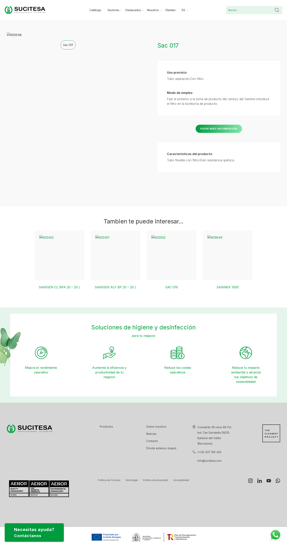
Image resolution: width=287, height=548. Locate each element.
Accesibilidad (181, 480)
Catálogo (95, 10)
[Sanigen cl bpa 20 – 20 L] (59, 255)
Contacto (152, 441)
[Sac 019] (171, 255)
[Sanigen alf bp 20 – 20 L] (115, 255)
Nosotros (153, 10)
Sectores (113, 10)
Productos (106, 426)
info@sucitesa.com (209, 460)
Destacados (133, 10)
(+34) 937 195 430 (209, 452)
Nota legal (132, 480)
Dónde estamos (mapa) (161, 448)
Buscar (277, 10)
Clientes (170, 10)
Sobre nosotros (156, 426)
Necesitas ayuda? (34, 532)
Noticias (151, 433)
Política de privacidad (155, 480)
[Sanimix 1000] (227, 255)
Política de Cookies (109, 480)
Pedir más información (218, 128)
